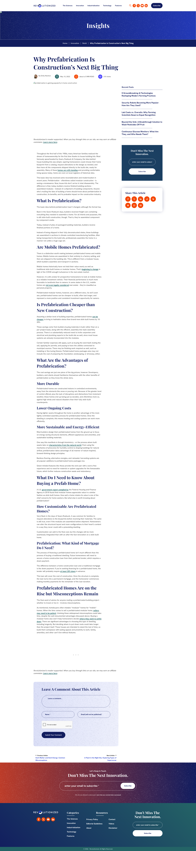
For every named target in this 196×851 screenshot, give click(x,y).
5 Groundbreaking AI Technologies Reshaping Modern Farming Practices (139, 94)
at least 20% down (68, 571)
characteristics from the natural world (65, 445)
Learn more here (50, 142)
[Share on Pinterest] (128, 205)
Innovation (80, 5)
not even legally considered (57, 285)
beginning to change (90, 269)
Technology (107, 5)
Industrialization (93, 5)
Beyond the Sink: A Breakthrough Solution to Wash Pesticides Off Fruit (142, 123)
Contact (112, 819)
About (88, 828)
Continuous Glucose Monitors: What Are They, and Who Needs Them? (140, 133)
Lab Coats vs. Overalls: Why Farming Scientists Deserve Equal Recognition (139, 113)
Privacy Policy (92, 819)
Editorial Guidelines (94, 823)
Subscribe (156, 5)
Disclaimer (113, 828)
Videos (111, 823)
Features (118, 5)
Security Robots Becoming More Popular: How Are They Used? (140, 104)
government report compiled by (55, 489)
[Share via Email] (140, 205)
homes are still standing (68, 170)
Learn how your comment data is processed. (109, 795)
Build (84, 43)
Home (65, 43)
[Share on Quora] (153, 199)
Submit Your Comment (53, 735)
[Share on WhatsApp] (134, 205)
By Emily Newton (45, 76)
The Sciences (67, 5)
